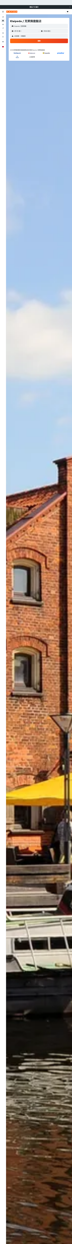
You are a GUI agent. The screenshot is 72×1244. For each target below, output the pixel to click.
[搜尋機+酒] (3, 28)
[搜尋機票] (3, 17)
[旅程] (3, 42)
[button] (70, 7)
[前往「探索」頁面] (3, 33)
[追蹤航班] (3, 37)
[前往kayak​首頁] (11, 12)
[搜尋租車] (3, 24)
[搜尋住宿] (3, 20)
